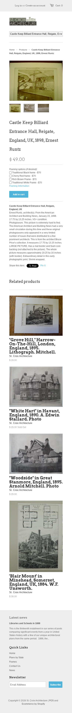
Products (23, 50)
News (12, 670)
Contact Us (14, 666)
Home (12, 653)
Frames (13, 661)
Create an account (35, 5)
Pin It (42, 265)
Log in (18, 5)
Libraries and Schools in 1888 (24, 623)
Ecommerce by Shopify (33, 704)
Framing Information (19, 186)
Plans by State (16, 657)
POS (51, 700)
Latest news (18, 617)
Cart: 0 (59, 5)
